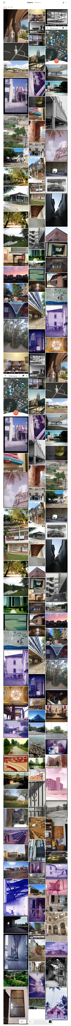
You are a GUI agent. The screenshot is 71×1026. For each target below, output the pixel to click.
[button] (63, 2)
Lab (9, 7)
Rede (12, 7)
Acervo (5, 7)
